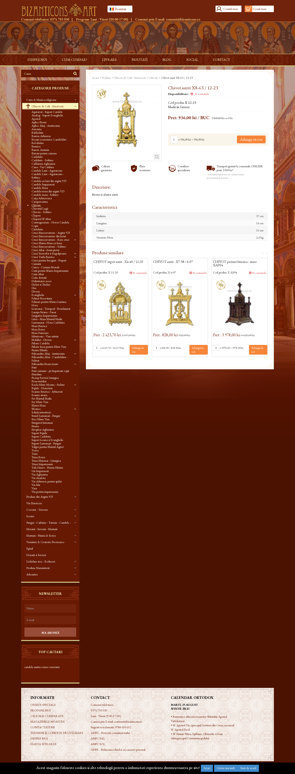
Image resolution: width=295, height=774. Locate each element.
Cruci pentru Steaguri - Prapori (49, 260)
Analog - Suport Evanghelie (47, 115)
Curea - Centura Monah (45, 267)
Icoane (30, 516)
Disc (34, 288)
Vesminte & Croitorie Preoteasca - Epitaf (45, 545)
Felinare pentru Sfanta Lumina (49, 301)
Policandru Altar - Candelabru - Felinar (49, 358)
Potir (34, 367)
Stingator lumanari (42, 422)
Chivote (36, 205)
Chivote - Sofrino (41, 212)
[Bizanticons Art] (61, 9)
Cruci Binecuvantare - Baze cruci (50, 239)
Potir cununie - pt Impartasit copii (50, 371)
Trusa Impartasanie (42, 464)
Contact (221, 59)
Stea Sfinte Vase (41, 419)
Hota (35, 305)
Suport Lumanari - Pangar (46, 443)
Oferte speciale (43, 705)
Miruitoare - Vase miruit (45, 336)
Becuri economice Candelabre (49, 139)
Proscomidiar (39, 381)
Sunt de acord (248, 768)
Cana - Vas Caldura (43, 167)
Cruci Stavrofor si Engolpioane (49, 253)
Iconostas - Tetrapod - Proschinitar (51, 308)
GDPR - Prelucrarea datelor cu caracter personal (118, 750)
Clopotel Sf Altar (41, 219)
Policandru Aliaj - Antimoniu (48, 353)
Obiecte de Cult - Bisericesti (47, 106)
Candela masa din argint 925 (48, 191)
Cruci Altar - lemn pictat (45, 250)
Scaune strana (39, 395)
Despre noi (37, 59)
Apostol (36, 118)
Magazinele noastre (47, 721)
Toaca (35, 450)
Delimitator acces (41, 281)
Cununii (36, 263)
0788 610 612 (123, 727)
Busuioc (36, 146)
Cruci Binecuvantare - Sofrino (49, 246)
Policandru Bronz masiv (45, 364)
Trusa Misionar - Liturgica (46, 460)
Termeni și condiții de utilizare (56, 733)
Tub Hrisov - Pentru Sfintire (47, 467)
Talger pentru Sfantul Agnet (48, 447)
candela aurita (32, 667)
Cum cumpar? (74, 59)
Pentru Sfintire (40, 350)
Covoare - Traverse (37, 510)
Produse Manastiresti (38, 568)
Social (192, 59)
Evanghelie (38, 295)
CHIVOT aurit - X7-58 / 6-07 (173, 262)
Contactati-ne (42, 727)
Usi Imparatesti (40, 471)
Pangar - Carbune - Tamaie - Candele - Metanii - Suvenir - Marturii (48, 526)
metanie (55, 667)
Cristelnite (37, 229)
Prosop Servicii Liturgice (45, 377)
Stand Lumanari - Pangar (46, 415)
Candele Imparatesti (43, 184)
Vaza (34, 488)
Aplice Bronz (39, 122)
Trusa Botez (38, 457)
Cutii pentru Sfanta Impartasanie (50, 270)
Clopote (36, 215)
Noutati (140, 59)
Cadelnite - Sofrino (42, 160)
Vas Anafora (39, 478)
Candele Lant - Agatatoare (47, 170)
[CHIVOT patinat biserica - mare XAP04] (239, 303)
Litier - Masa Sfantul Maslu (47, 319)
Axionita (36, 129)
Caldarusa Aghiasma (43, 163)
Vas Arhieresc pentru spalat (47, 481)
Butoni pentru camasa (44, 153)
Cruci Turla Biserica (43, 257)
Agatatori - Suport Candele (47, 112)
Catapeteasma (40, 201)
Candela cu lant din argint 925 (49, 181)
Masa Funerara (40, 333)
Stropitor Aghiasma (43, 429)
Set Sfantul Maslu (42, 398)
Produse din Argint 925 (39, 497)
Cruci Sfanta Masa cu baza (47, 243)
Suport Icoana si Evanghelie (47, 440)
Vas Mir (36, 485)
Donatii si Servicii (36, 555)
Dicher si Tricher (41, 284)
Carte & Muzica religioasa (41, 100)
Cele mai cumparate (46, 716)
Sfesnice (36, 409)
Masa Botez (38, 329)
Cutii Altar (38, 274)
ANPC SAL (98, 738)
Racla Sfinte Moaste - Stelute (48, 384)
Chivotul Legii (40, 208)
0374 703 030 (59, 19)
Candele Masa (40, 188)
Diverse (36, 291)
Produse (106, 78)
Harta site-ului (43, 744)
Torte (35, 453)
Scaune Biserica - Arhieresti (47, 391)
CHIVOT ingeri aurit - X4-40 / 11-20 (118, 262)
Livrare (109, 59)
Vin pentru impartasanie (45, 491)
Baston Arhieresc (41, 136)
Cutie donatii (39, 277)
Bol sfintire (38, 143)
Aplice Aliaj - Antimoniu (46, 125)
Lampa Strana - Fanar (44, 312)
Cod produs (176, 103)
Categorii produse (50, 88)
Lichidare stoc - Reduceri (40, 561)
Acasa (95, 78)
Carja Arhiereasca (42, 198)
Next (265, 253)
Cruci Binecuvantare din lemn (49, 236)
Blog (166, 59)
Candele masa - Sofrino (45, 194)
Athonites (32, 574)
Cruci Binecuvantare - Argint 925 (51, 232)
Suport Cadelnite (41, 436)
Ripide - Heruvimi (42, 388)
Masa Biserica (39, 326)
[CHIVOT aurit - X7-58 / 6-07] (179, 303)
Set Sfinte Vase (40, 402)
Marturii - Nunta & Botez (41, 535)
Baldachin (37, 132)
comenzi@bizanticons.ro (183, 19)
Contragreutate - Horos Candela (50, 222)
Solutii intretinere (41, 412)
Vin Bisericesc (34, 503)
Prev (261, 253)
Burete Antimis (40, 150)
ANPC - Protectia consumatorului (110, 733)
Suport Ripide (39, 433)
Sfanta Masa (39, 405)
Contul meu (230, 9)
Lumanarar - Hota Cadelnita (48, 322)
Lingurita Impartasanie (44, 315)
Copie (35, 225)
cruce (45, 667)
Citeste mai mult (226, 768)
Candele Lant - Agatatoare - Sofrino (48, 175)
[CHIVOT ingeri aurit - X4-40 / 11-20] (120, 303)
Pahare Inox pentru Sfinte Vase (49, 346)
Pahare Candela (40, 343)
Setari (207, 768)
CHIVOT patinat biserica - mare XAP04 (235, 263)
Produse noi (40, 710)
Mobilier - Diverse (42, 339)
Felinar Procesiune (42, 298)
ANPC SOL (98, 744)
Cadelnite (37, 156)
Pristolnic (37, 374)
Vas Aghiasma (40, 474)
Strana (35, 426)
